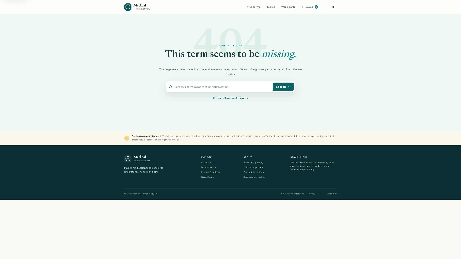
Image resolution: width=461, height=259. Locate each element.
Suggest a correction (254, 177)
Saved (311, 6)
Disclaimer (331, 193)
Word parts (288, 6)
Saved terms (207, 177)
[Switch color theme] (333, 7)
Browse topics (208, 167)
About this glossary (253, 162)
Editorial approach (253, 167)
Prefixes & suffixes (210, 172)
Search (283, 87)
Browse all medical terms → (230, 98)
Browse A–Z (207, 162)
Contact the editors (253, 172)
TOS (321, 193)
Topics (271, 6)
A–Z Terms (254, 6)
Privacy (311, 193)
